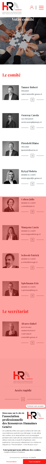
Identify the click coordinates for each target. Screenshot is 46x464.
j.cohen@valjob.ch (28, 206)
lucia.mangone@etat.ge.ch (31, 234)
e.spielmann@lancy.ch (29, 290)
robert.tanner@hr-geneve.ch (31, 94)
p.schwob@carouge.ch (29, 262)
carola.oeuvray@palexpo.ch (31, 122)
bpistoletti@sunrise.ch (29, 150)
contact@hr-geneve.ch (29, 337)
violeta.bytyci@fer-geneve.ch (31, 178)
